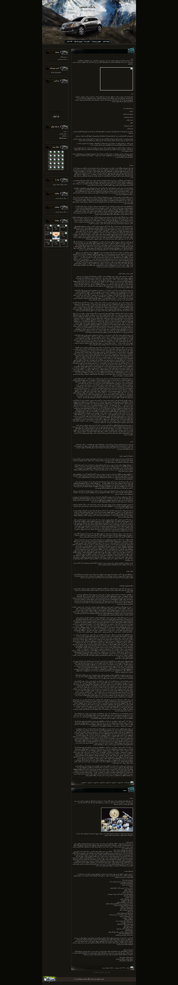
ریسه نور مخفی (62, 59)
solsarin (64, 136)
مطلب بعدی (105, 968)
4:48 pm (69, 41)
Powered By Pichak (56, 111)
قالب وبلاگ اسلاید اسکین (59, 184)
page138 (120, 782)
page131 (84, 782)
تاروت (64, 131)
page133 (96, 782)
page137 (114, 782)
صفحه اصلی (106, 41)
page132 (90, 782)
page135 (108, 782)
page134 (102, 782)
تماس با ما (87, 41)
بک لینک (56, 116)
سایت (123, 316)
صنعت (124, 790)
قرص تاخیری (62, 133)
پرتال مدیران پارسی (60, 198)
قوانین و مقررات (96, 41)
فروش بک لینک (78, 41)
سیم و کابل (63, 57)
